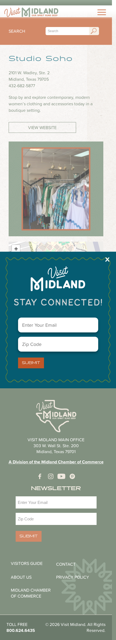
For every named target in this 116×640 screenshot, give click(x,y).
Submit (31, 363)
